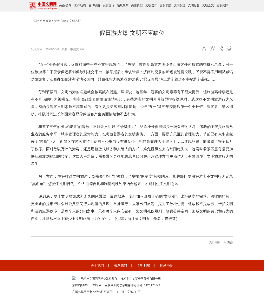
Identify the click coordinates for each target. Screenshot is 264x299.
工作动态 (80, 5)
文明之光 (208, 5)
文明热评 (75, 21)
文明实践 (165, 5)
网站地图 (166, 265)
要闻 (69, 5)
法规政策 (122, 5)
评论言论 (60, 21)
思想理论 (108, 5)
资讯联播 (94, 5)
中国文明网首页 (41, 21)
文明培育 (151, 5)
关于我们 (97, 265)
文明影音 (194, 5)
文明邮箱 (143, 265)
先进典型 (137, 5)
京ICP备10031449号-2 (86, 285)
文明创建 (179, 5)
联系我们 (120, 265)
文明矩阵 (222, 5)
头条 (62, 5)
